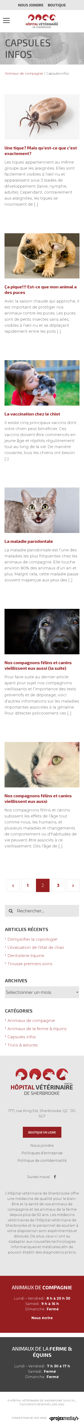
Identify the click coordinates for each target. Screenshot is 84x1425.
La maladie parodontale (29, 541)
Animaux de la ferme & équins (37, 1028)
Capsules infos (22, 1037)
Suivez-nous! (38, 1177)
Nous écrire (42, 1318)
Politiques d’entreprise (42, 1153)
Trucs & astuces (23, 1045)
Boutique (57, 5)
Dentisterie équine (26, 955)
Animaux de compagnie (31, 1020)
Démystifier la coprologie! (32, 939)
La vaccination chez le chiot (32, 413)
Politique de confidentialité (42, 1161)
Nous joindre (31, 5)
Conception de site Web (29, 1417)
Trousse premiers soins (30, 964)
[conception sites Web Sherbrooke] (64, 1417)
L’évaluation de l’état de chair (36, 947)
